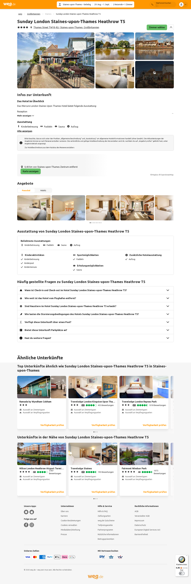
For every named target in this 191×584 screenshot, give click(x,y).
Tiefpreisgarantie (105, 525)
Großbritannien (33, 14)
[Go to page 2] (91, 222)
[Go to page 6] (97, 222)
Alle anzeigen (24, 131)
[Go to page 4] (94, 222)
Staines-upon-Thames (72, 4)
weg (20, 14)
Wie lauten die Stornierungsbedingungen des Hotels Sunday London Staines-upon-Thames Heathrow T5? (82, 314)
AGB (136, 511)
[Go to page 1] (90, 222)
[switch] (182, 573)
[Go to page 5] (96, 222)
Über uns (65, 511)
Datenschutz (140, 525)
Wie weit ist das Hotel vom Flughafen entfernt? (50, 298)
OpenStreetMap (167, 175)
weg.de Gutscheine (106, 520)
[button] (55, 60)
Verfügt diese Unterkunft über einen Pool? (48, 322)
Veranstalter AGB (142, 516)
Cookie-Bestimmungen (71, 520)
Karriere (64, 516)
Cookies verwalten (69, 525)
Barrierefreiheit (141, 534)
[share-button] (171, 27)
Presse (64, 534)
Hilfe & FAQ (103, 511)
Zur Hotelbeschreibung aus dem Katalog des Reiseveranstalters (49, 147)
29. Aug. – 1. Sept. (102, 4)
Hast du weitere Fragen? (38, 338)
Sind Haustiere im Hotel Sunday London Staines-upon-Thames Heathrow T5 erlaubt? (70, 306)
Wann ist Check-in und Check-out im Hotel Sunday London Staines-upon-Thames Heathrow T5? (76, 290)
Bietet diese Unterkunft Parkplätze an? (46, 330)
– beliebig (86, 4)
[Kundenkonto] (183, 4)
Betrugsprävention (106, 539)
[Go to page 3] (93, 222)
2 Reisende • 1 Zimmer (123, 4)
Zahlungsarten (104, 516)
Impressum (139, 520)
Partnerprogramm (105, 530)
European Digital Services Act (147, 530)
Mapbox (155, 175)
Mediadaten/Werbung (70, 530)
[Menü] (186, 556)
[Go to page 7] (99, 222)
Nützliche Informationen (108, 534)
